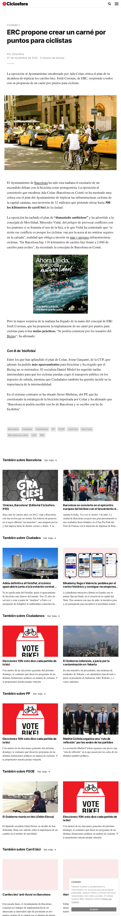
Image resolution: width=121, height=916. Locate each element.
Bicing (11, 336)
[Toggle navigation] (116, 4)
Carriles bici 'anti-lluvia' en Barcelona (26, 894)
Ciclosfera (18, 54)
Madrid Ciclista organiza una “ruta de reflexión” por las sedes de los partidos (88, 740)
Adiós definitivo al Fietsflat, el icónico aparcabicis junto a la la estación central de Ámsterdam (30, 586)
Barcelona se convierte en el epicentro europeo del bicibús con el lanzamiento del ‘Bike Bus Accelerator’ (90, 509)
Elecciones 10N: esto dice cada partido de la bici (30, 662)
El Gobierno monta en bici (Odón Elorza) (28, 816)
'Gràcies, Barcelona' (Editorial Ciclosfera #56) (28, 507)
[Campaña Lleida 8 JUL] (60, 284)
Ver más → (50, 460)
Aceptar (94, 909)
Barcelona (41, 182)
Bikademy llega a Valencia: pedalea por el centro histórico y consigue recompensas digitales (90, 586)
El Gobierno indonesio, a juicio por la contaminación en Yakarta (86, 662)
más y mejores (79, 237)
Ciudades (12, 24)
